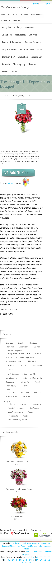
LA (41, 560)
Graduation (22, 56)
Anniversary (20, 34)
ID (20, 560)
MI (26, 563)
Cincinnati (38, 552)
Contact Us (36, 530)
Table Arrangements (26, 357)
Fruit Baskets (13, 416)
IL (23, 560)
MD (49, 560)
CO (49, 557)
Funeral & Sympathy (12, 42)
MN (30, 563)
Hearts (10, 369)
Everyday (6, 27)
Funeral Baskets (35, 354)
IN (26, 560)
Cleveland (28, 552)
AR (41, 557)
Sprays (10, 357)
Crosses (23, 365)
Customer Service (8, 530)
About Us (23, 530)
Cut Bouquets (35, 408)
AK (34, 557)
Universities (5, 21)
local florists (15, 543)
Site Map (4, 533)
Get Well (33, 34)
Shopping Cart (45, 3)
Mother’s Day (8, 56)
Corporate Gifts (9, 49)
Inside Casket (31, 361)
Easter (40, 49)
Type (14, 71)
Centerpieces (36, 404)
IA (30, 560)
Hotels (15, 15)
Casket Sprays (36, 365)
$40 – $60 (25, 393)
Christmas (32, 64)
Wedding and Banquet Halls (31, 546)
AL (30, 557)
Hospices (5, 546)
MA (22, 563)
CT (1, 560)
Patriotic (6, 64)
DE (5, 560)
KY (37, 560)
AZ (37, 557)
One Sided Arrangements (17, 420)
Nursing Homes (44, 543)
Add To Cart (20, 172)
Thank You (7, 34)
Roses (30, 412)
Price (5, 71)
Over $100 (26, 396)
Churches (16, 21)
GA (13, 560)
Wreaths (11, 365)
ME (45, 560)
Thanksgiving (19, 64)
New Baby (29, 27)
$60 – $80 (37, 393)
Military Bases (14, 546)
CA (45, 557)
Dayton (26, 554)
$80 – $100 (12, 396)
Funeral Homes (37, 15)
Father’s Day (36, 56)
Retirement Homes (30, 543)
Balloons (11, 404)
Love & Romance (33, 42)
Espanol (35, 3)
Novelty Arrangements (16, 408)
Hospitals (24, 15)
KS (34, 560)
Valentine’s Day (27, 49)
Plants (25, 416)
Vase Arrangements (15, 412)
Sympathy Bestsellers (16, 354)
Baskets (23, 404)
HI (16, 560)
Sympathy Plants (14, 361)
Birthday (18, 27)
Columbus (48, 552)
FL (9, 560)
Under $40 (12, 393)
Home (1, 96)
